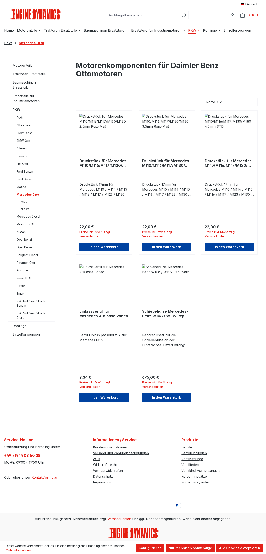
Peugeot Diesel (27, 255)
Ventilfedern (190, 465)
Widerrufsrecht (105, 465)
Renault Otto (25, 278)
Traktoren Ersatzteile (29, 74)
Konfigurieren (150, 548)
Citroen (22, 148)
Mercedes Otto (28, 194)
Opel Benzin (25, 239)
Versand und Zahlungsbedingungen (121, 453)
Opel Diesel (25, 247)
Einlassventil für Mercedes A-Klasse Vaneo (103, 313)
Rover (21, 286)
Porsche (22, 270)
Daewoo (22, 156)
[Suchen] (184, 15)
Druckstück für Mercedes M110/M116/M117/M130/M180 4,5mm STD (228, 163)
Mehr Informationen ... (20, 550)
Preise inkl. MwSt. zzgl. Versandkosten (94, 234)
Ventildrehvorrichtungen (200, 470)
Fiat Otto (22, 164)
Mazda (21, 187)
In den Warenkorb (104, 247)
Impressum (102, 482)
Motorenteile (22, 65)
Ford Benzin (25, 171)
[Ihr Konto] (233, 15)
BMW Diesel (25, 133)
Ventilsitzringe (192, 459)
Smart (20, 293)
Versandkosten (119, 519)
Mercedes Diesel (28, 216)
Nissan (21, 232)
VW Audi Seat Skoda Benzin (31, 303)
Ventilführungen (194, 453)
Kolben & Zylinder (195, 482)
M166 (24, 201)
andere (25, 208)
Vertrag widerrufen (108, 470)
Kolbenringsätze (194, 476)
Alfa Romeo (24, 125)
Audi (20, 117)
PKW (16, 109)
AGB (96, 459)
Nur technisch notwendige (190, 548)
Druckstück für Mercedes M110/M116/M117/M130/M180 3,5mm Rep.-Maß (166, 163)
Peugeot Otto (26, 262)
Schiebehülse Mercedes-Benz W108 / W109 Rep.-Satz (165, 313)
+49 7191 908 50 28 (22, 455)
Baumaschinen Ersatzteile (24, 85)
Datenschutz (103, 476)
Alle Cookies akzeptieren (239, 548)
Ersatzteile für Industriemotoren (26, 98)
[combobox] (142, 15)
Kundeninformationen (110, 447)
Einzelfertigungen (26, 334)
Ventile (186, 447)
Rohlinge (19, 326)
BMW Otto (24, 140)
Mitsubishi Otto (27, 224)
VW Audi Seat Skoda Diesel (31, 315)
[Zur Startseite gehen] (35, 14)
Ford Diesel (24, 179)
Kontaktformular (44, 477)
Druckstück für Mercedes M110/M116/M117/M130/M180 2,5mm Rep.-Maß (103, 163)
